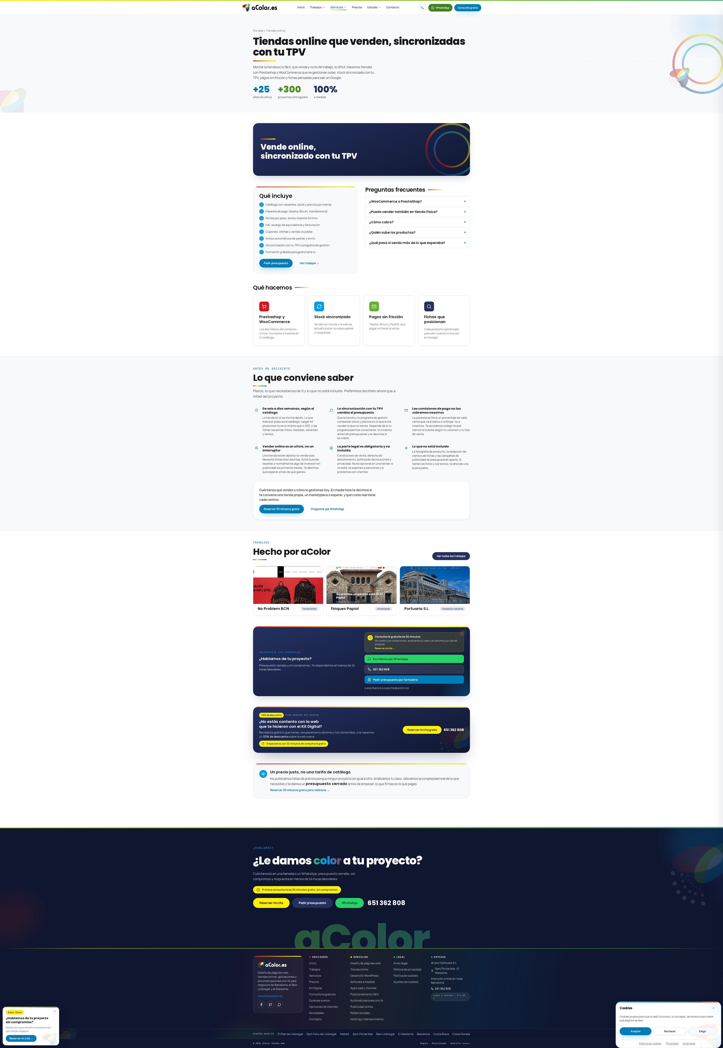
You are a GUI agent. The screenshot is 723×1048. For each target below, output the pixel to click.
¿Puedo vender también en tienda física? (403, 212)
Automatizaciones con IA (366, 1000)
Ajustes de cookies (406, 982)
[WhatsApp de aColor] (279, 1004)
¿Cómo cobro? (381, 222)
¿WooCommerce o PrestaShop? (395, 201)
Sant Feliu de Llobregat (322, 1034)
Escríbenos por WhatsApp (390, 659)
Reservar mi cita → (21, 1038)
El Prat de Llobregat (290, 1034)
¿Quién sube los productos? (392, 232)
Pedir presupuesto (276, 263)
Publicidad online (361, 1007)
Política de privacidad (407, 969)
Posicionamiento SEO (364, 994)
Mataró (344, 1034)
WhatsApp (349, 903)
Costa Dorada (461, 1034)
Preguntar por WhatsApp (327, 509)
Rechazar (670, 1031)
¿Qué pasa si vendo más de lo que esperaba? (407, 243)
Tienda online (359, 969)
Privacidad (672, 1043)
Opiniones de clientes (323, 1007)
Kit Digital (315, 988)
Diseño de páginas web (365, 963)
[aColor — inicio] (260, 7)
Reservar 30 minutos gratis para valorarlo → (300, 790)
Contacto (392, 7)
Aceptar (636, 1031)
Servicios (336, 7)
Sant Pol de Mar (363, 1034)
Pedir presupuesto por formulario (395, 680)
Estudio (372, 7)
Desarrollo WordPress (364, 976)
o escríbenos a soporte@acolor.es (387, 688)
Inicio (301, 7)
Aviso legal (689, 1043)
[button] (713, 1008)
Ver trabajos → (309, 263)
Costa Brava (441, 1034)
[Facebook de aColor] (261, 1004)
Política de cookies (650, 1043)
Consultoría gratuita (322, 994)
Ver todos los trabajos (451, 556)
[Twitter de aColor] (270, 1004)
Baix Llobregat (385, 1034)
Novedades (316, 1013)
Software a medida (362, 982)
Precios (357, 7)
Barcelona (423, 1034)
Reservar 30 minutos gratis (281, 509)
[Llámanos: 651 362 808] (422, 8)
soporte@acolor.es (270, 996)
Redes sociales (360, 1013)
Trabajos (316, 7)
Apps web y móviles (363, 988)
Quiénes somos (319, 1000)
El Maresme (405, 1034)
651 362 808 (381, 669)
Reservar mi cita (271, 903)
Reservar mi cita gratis (422, 730)
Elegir (702, 1031)
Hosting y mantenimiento (367, 1019)
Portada (258, 31)
